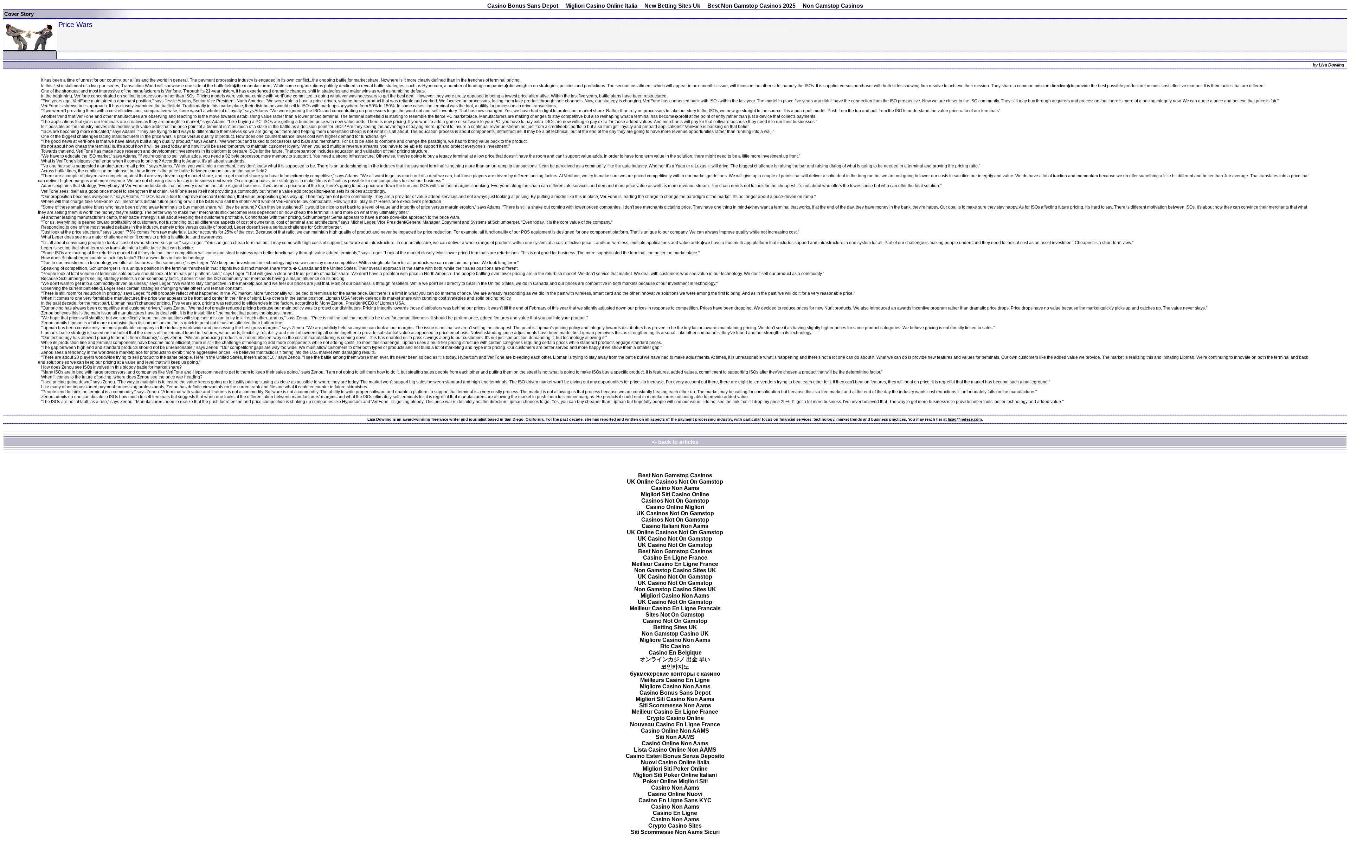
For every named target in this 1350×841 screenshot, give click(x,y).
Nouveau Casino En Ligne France (675, 724)
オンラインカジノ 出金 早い (675, 659)
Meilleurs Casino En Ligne (675, 680)
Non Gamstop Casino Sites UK (675, 570)
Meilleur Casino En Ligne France (675, 564)
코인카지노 (675, 667)
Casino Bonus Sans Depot (522, 6)
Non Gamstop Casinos (833, 6)
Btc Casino (675, 646)
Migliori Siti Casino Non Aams (675, 699)
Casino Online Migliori (675, 507)
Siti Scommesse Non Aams (675, 705)
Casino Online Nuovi (675, 794)
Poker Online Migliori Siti (675, 781)
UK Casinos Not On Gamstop (675, 513)
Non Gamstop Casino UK (675, 634)
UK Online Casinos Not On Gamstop (675, 482)
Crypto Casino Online (675, 718)
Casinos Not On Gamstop (675, 501)
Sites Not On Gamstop (675, 615)
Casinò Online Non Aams (675, 743)
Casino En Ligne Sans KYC (675, 800)
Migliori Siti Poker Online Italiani (675, 775)
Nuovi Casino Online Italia (675, 762)
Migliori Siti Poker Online (675, 769)
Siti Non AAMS (675, 737)
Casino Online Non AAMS (675, 731)
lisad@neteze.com (965, 419)
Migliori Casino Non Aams (675, 596)
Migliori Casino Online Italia (601, 6)
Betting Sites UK (675, 627)
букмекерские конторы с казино (675, 674)
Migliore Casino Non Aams (675, 640)
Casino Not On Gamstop (675, 621)
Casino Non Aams (675, 488)
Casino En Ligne (675, 813)
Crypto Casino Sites (675, 826)
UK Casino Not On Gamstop (675, 539)
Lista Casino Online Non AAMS (675, 750)
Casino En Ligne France (675, 558)
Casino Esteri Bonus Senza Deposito (675, 756)
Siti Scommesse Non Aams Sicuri (675, 832)
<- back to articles (675, 442)
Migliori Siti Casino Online (675, 494)
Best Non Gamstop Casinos (675, 475)
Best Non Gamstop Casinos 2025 (751, 6)
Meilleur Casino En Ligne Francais (675, 608)
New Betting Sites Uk (672, 6)
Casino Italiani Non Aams (675, 526)
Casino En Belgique (675, 653)
